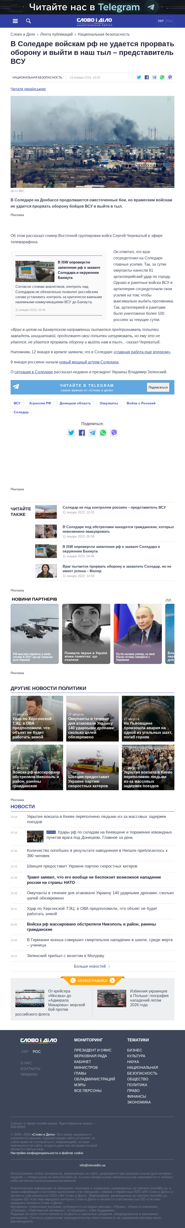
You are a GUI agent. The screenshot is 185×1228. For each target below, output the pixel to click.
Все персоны (87, 1091)
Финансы (136, 1096)
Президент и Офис (93, 1050)
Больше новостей (90, 966)
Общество (137, 1079)
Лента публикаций (56, 34)
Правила (29, 1074)
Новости (23, 806)
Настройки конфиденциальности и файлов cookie (47, 1153)
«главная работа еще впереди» (141, 352)
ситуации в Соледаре (33, 372)
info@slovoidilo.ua (92, 1165)
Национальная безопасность (104, 34)
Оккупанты (109, 403)
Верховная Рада (90, 1056)
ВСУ (17, 403)
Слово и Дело (23, 34)
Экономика (139, 1102)
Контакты (30, 1069)
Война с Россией (141, 403)
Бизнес (134, 1050)
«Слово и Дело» (43, 1134)
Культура (136, 1056)
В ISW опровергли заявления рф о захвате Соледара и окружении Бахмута (79, 270)
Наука (133, 1062)
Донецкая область (75, 403)
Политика (137, 1085)
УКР (161, 21)
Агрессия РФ (40, 403)
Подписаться (158, 387)
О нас (26, 1063)
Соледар (21, 412)
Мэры (80, 1085)
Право (133, 1091)
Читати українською (28, 89)
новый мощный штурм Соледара (89, 362)
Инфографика (92, 981)
